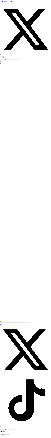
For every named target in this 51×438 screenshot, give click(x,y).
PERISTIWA (7, 59)
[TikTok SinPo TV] (25, 425)
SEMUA (2, 59)
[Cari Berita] (1, 57)
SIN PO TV (1, 0)
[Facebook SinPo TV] (1, 55)
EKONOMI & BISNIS (8, 429)
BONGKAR (15, 59)
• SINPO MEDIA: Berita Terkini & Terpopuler (6, 1)
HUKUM (10, 59)
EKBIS (12, 59)
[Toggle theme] (3, 57)
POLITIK (4, 59)
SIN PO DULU (19, 59)
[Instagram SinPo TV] (0, 55)
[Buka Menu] (0, 58)
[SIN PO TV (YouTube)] (0, 426)
